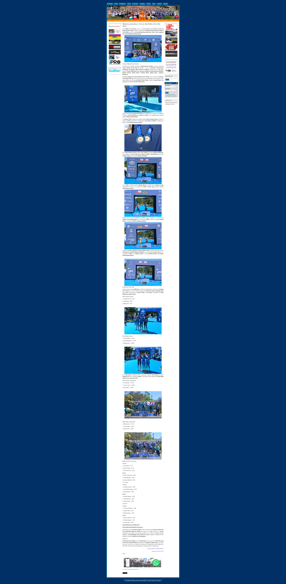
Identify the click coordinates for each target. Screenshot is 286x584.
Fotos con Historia (145, 20)
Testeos (148, 3)
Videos (129, 3)
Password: (167, 88)
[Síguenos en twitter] (115, 71)
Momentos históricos (155, 20)
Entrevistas (121, 20)
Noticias (110, 20)
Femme (171, 20)
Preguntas (123, 3)
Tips (117, 3)
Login (125, 569)
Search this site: (169, 76)
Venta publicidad (126, 579)
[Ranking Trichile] (171, 71)
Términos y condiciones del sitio (137, 579)
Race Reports (165, 20)
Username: (168, 85)
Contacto (161, 579)
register (129, 569)
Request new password (171, 95)
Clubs (154, 3)
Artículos (115, 20)
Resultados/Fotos (129, 20)
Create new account (171, 94)
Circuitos (136, 3)
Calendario (142, 3)
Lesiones (159, 3)
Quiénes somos (148, 579)
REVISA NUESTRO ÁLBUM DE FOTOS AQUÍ (133, 527)
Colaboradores (155, 579)
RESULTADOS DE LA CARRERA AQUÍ (131, 524)
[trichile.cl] (143, 12)
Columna (110, 3)
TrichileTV (137, 20)
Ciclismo (165, 3)
